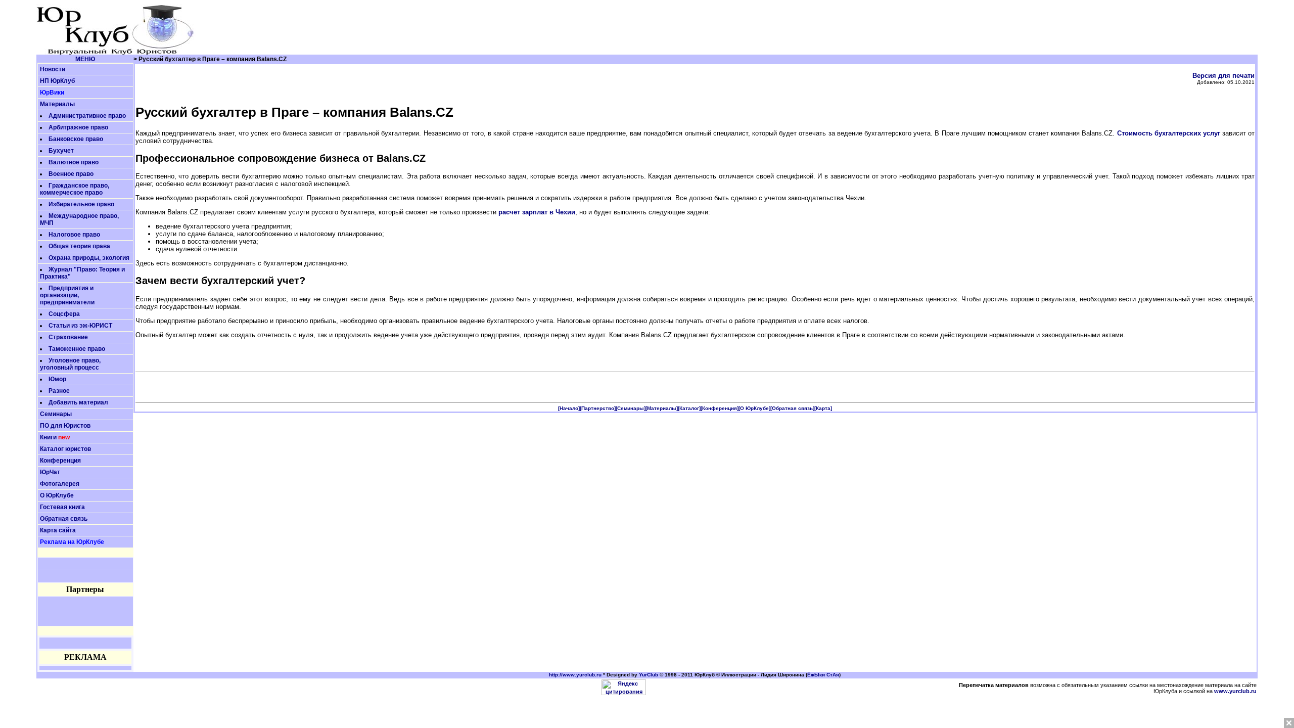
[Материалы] (661, 408)
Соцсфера (64, 313)
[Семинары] (630, 408)
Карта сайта (58, 530)
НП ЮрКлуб (57, 80)
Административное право (87, 115)
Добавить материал (78, 402)
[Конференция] (719, 408)
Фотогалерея (59, 483)
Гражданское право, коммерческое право (74, 189)
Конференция (60, 460)
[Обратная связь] (792, 408)
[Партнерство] (598, 408)
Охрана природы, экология (89, 257)
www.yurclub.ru (1235, 691)
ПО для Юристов (65, 425)
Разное (59, 390)
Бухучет (61, 150)
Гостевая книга (62, 507)
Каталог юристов (65, 448)
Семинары (56, 414)
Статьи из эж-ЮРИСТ (80, 325)
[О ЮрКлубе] (754, 408)
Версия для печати (1223, 75)
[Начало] (569, 408)
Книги (48, 437)
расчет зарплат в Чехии (536, 212)
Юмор (57, 379)
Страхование (68, 337)
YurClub (648, 674)
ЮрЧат (50, 472)
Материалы (57, 104)
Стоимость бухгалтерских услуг (1168, 133)
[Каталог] (689, 408)
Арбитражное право (78, 127)
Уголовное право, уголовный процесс (70, 364)
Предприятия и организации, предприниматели (67, 295)
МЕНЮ (85, 59)
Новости (52, 69)
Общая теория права (79, 246)
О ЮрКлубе (57, 495)
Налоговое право (74, 234)
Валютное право (74, 162)
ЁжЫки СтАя (823, 674)
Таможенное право (77, 348)
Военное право (71, 173)
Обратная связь (63, 518)
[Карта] (823, 408)
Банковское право (76, 139)
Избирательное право (81, 204)
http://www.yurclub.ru (575, 674)
